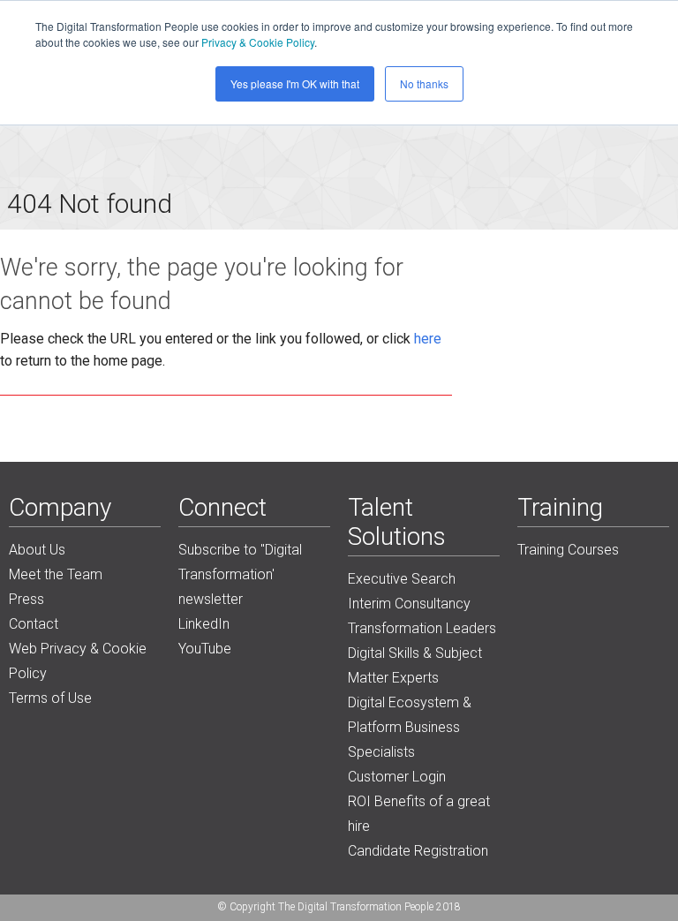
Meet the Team (55, 574)
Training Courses (568, 549)
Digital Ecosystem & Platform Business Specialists (409, 727)
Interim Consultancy (409, 603)
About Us (37, 549)
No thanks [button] (424, 83)
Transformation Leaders (422, 628)
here (427, 338)
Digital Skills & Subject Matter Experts (415, 665)
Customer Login (397, 776)
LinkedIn (204, 623)
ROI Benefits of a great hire (419, 813)
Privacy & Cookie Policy (257, 41)
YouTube (204, 648)
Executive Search (402, 578)
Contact (33, 623)
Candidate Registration (418, 850)
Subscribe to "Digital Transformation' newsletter (240, 574)
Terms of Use (50, 698)
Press (26, 599)
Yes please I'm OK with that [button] (294, 83)
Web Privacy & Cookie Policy (78, 661)
